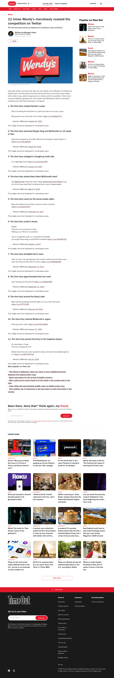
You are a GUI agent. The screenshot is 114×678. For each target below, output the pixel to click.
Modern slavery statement (62, 652)
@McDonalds (19, 182)
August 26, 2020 (34, 147)
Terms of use (62, 643)
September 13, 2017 (36, 267)
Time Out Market (53, 9)
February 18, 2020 (35, 310)
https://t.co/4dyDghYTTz (52, 117)
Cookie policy (62, 634)
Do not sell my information (62, 629)
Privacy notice (62, 623)
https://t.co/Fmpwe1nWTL (38, 162)
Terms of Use (37, 421)
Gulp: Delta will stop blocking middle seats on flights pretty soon (37, 386)
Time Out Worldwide (97, 602)
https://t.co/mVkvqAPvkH (21, 142)
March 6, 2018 (34, 189)
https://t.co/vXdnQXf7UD (56, 240)
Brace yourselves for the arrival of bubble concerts (30, 378)
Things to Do (17, 9)
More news (57, 578)
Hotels (45, 9)
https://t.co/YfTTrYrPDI (20, 305)
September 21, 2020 (36, 287)
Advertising (78, 602)
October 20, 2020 (35, 122)
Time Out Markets (61, 4)
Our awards (61, 610)
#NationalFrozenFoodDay (52, 182)
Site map (60, 664)
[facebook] (9, 671)
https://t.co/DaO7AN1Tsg (24, 355)
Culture (34, 9)
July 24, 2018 (33, 360)
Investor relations (63, 606)
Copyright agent (63, 647)
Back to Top (58, 590)
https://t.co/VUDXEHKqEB (51, 262)
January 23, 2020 (35, 167)
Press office (61, 602)
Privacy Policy (46, 421)
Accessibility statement (65, 638)
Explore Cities (48, 4)
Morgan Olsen (30, 33)
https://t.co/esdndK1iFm (20, 207)
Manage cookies (63, 658)
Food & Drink (26, 9)
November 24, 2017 (36, 212)
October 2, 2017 (34, 245)
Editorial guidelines (64, 619)
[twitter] (14, 671)
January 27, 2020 (35, 330)
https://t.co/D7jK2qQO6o (38, 325)
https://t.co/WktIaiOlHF (43, 282)
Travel (40, 9)
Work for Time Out (63, 615)
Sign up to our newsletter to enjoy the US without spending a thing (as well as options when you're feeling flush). (39, 410)
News (10, 9)
